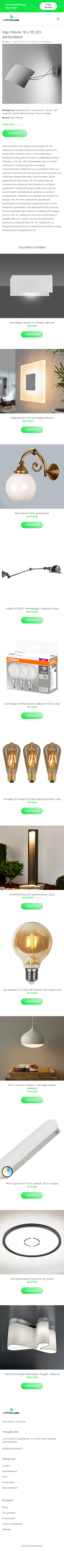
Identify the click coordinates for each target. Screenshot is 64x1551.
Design (47, 113)
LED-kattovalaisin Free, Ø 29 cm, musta (32, 1278)
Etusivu (5, 41)
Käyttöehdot (8, 1518)
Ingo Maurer (36, 113)
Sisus (5, 1476)
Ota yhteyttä (8, 1512)
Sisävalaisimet (23, 110)
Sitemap (6, 1529)
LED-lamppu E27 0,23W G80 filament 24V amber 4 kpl (32, 989)
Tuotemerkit (37, 110)
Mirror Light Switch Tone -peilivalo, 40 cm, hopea (32, 1183)
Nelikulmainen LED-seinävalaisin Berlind (32, 417)
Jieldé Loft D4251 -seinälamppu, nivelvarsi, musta (32, 608)
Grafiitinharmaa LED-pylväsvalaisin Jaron (32, 894)
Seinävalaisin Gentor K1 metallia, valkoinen (32, 322)
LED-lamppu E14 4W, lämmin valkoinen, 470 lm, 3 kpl (32, 703)
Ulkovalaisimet (9, 1487)
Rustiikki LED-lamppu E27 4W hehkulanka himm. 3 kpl (32, 799)
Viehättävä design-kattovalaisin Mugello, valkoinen (32, 1374)
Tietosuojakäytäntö (12, 1523)
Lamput (49, 110)
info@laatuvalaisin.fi (12, 1448)
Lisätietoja (14, 133)
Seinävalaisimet (21, 113)
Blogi (5, 1507)
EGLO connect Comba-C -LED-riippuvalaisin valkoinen (32, 1087)
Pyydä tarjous (48, 5)
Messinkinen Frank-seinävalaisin (32, 513)
